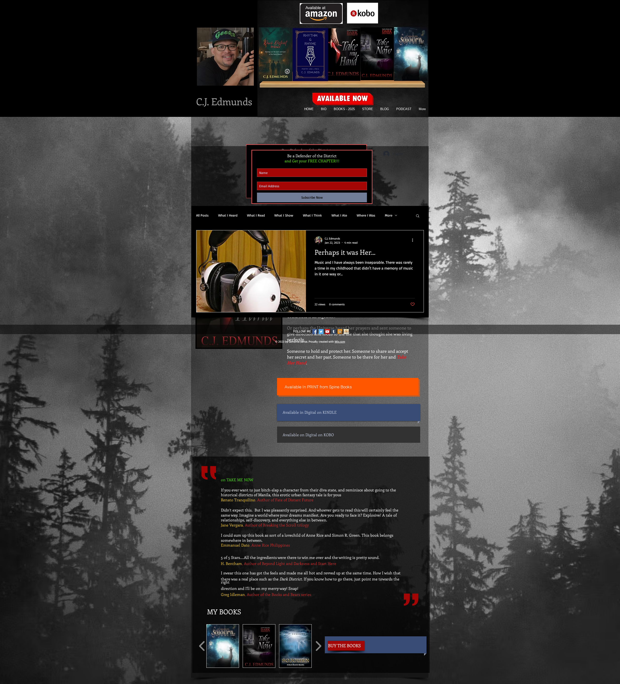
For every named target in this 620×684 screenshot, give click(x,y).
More (388, 215)
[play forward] (318, 646)
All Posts (202, 215)
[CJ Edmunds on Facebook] (314, 331)
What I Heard (227, 215)
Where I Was (366, 215)
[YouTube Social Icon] (327, 331)
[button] (222, 646)
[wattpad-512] (339, 331)
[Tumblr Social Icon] (333, 331)
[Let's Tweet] (321, 331)
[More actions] (414, 240)
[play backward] (202, 646)
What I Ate (339, 215)
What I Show (283, 215)
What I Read (256, 215)
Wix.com (340, 341)
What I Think (312, 215)
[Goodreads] (346, 331)
